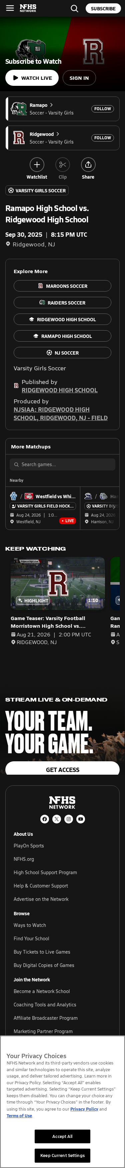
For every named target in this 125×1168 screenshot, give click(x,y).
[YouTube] (80, 819)
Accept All (62, 1136)
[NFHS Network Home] (28, 8)
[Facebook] (44, 819)
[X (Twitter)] (56, 819)
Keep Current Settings (62, 1155)
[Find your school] (74, 8)
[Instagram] (68, 819)
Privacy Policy (84, 1109)
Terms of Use (19, 1115)
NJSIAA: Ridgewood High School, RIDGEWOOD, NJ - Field (61, 413)
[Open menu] (10, 8)
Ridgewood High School (60, 390)
